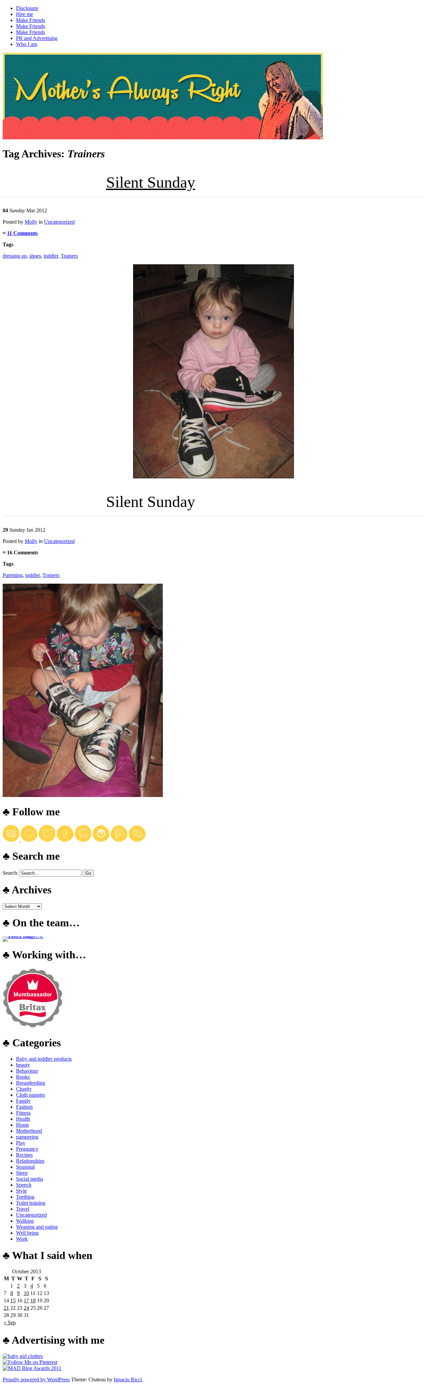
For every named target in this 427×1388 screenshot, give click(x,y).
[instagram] (101, 840)
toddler (51, 256)
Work (22, 1239)
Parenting (13, 575)
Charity (24, 1089)
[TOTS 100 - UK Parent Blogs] (30, 936)
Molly (31, 222)
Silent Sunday (150, 182)
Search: (10, 873)
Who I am (26, 44)
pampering (27, 1137)
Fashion (24, 1107)
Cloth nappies (30, 1095)
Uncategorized (59, 222)
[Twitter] (47, 840)
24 (26, 1308)
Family (23, 1101)
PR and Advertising (36, 38)
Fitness (23, 1113)
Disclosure (27, 8)
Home (22, 1125)
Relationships (30, 1161)
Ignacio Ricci (128, 1379)
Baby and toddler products (44, 1059)
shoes (35, 256)
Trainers (69, 256)
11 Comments (22, 233)
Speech (23, 1185)
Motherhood (29, 1131)
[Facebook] (65, 840)
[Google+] (83, 840)
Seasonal (25, 1167)
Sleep (22, 1173)
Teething (25, 1197)
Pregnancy (27, 1149)
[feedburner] (12, 840)
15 (13, 1300)
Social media (29, 1179)
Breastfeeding (30, 1083)
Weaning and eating (37, 1227)
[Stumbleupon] (137, 840)
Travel (22, 1209)
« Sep (10, 1322)
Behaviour (27, 1071)
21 (6, 1308)
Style (21, 1191)
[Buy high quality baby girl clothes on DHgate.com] (23, 1356)
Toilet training (30, 1203)
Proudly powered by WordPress (36, 1379)
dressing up (15, 256)
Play (20, 1143)
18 (33, 1300)
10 (26, 1293)
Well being (27, 1233)
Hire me (24, 14)
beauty (23, 1065)
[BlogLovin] (29, 840)
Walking (25, 1221)
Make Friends (30, 20)
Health (23, 1119)
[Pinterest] (119, 840)
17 (26, 1300)
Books (23, 1077)
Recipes (24, 1155)
